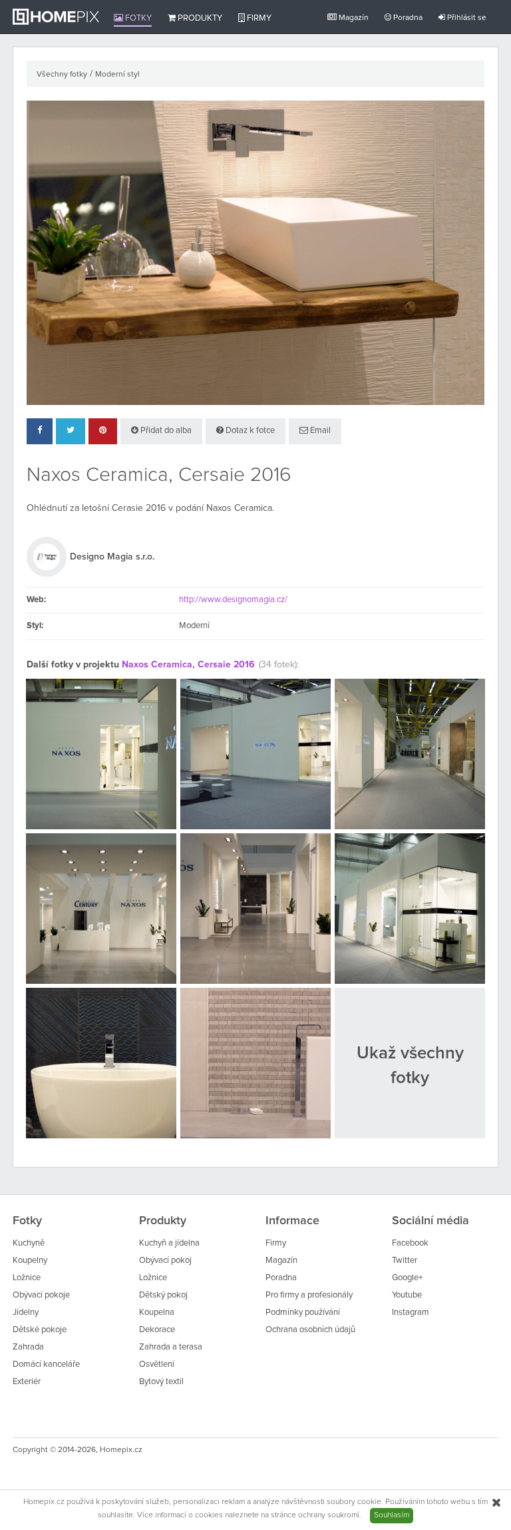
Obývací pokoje (41, 1295)
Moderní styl (117, 75)
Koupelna (156, 1312)
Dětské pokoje (40, 1330)
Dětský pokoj (163, 1295)
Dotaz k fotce (249, 430)
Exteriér (27, 1381)
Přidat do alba (165, 430)
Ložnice (27, 1278)
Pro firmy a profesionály (309, 1295)
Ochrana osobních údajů (310, 1330)
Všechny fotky (62, 75)
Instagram (410, 1312)
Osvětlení (156, 1364)
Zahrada (28, 1347)
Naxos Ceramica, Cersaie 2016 (188, 664)
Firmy (258, 18)
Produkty (199, 18)
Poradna (407, 18)
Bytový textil (161, 1381)
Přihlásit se (465, 18)
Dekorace (157, 1330)
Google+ (407, 1278)
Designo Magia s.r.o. (112, 557)
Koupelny (30, 1260)
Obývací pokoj (165, 1260)
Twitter (404, 1260)
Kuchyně (29, 1243)
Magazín (353, 18)
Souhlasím (391, 1515)
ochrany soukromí (328, 1515)
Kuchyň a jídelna (169, 1243)
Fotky (137, 18)
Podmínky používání (302, 1312)
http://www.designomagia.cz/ (233, 599)
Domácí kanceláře (46, 1364)
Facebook (410, 1243)
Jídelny (26, 1312)
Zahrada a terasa (170, 1347)
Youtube (407, 1295)
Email (319, 430)
